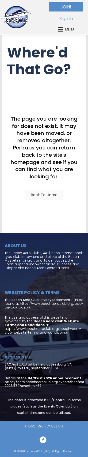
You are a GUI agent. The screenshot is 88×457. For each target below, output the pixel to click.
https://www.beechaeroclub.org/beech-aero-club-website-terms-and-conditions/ (43, 330)
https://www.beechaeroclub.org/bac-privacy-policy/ (44, 305)
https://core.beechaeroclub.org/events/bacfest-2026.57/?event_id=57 (45, 384)
